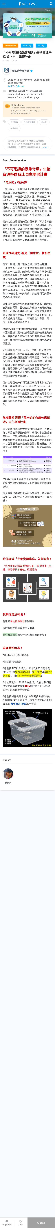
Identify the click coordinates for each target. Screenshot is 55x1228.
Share (48, 10)
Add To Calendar (16, 86)
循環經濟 (14, 128)
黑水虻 (44, 122)
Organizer (7, 1224)
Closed (41, 1222)
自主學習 (14, 122)
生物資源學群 (29, 122)
